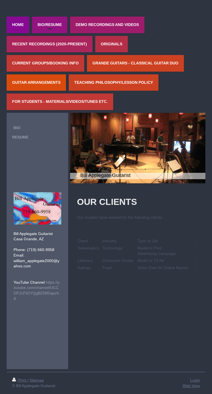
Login (195, 380)
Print (22, 380)
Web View (191, 385)
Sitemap (37, 380)
